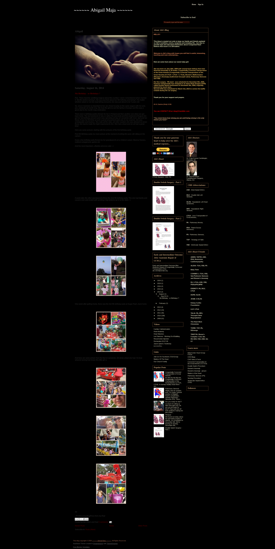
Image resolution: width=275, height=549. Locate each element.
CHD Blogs (191, 357)
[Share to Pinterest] (87, 519)
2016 (159, 286)
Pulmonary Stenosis (172, 388)
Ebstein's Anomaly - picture (197, 371)
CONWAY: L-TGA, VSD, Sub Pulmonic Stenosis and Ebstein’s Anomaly (199, 276)
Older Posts (142, 526)
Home (194, 4)
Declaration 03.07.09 (161, 341)
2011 (159, 313)
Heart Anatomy (159, 331)
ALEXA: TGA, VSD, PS (199, 265)
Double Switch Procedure (196, 366)
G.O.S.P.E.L (158, 346)
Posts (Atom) (90, 530)
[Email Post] (110, 522)
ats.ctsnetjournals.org (160, 270)
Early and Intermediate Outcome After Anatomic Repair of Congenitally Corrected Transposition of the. (167, 267)
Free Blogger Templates (81, 547)
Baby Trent (195, 269)
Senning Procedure (194, 378)
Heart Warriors (159, 334)
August (161, 294)
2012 (159, 310)
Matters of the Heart (195, 373)
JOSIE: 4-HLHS (196, 299)
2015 (159, 289)
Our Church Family (160, 361)
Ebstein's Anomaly (194, 368)
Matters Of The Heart (161, 359)
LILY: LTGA (195, 309)
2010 (159, 315)
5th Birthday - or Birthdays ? (87, 93)
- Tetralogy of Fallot (197, 240)
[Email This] (76, 519)
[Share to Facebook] (84, 519)
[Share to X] (81, 519)
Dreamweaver (98, 543)
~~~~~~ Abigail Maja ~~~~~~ (103, 9)
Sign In (200, 4)
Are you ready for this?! (173, 402)
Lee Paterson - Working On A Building (167, 336)
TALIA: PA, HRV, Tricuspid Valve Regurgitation (197, 315)
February (162, 303)
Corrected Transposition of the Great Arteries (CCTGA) (197, 362)
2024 (159, 280)
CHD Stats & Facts (194, 359)
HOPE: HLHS (195, 295)
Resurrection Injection (161, 339)
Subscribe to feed (188, 17)
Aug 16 (163, 296)
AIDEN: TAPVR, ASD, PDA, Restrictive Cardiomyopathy (198, 259)
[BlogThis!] (78, 519)
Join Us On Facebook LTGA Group (166, 357)
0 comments (103, 522)
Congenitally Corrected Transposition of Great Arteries (173, 373)
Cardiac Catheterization (162, 329)
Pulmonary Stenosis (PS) (196, 376)
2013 (159, 307)
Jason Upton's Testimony (162, 344)
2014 (159, 292)
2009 (159, 318)
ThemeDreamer (112, 543)
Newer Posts (80, 526)
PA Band (168, 415)
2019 (159, 283)
